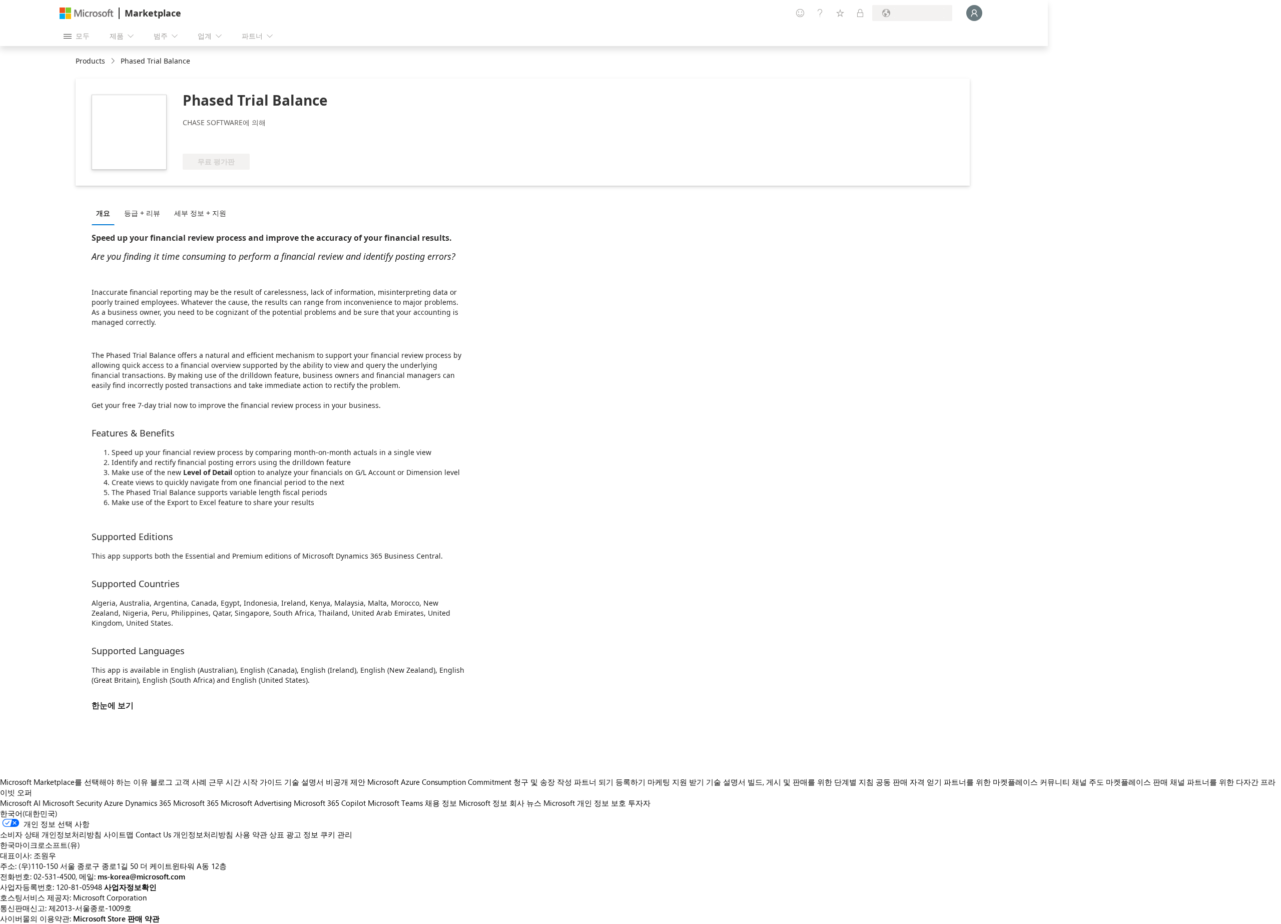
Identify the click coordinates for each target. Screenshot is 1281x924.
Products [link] (90, 61)
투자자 (639, 803)
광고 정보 (302, 834)
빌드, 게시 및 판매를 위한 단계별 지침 (811, 782)
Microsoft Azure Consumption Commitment (440, 782)
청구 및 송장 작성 (542, 782)
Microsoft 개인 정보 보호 (584, 803)
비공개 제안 (345, 782)
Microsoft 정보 (483, 803)
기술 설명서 (304, 782)
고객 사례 (191, 782)
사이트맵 (119, 834)
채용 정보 (441, 803)
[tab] (106, 213)
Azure (113, 803)
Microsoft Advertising (256, 803)
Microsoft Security (72, 803)
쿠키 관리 (336, 834)
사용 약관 (251, 834)
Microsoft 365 (196, 803)
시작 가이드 (262, 782)
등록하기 (630, 782)
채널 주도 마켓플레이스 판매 (1120, 782)
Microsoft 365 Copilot (330, 803)
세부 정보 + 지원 (200, 213)
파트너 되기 (593, 782)
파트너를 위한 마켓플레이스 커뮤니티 (1007, 782)
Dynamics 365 (148, 803)
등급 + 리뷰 (142, 213)
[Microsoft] (87, 13)
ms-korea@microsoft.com (141, 876)
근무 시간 (225, 782)
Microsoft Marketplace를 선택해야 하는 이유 (74, 782)
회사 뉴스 (525, 803)
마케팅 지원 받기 (676, 782)
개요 (103, 213)
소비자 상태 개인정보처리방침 (51, 834)
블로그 (161, 782)
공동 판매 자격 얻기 (909, 782)
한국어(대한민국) (29, 813)
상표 (276, 834)
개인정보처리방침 (203, 834)
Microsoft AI (20, 803)
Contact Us (153, 834)
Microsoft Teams (395, 803)
